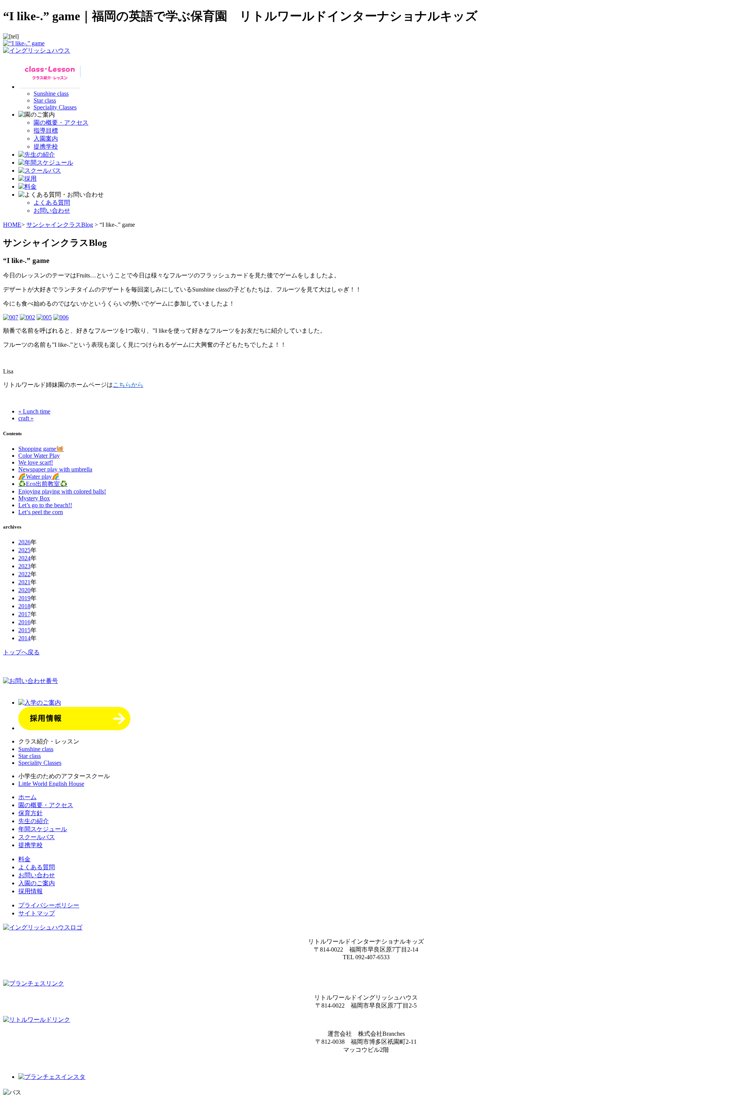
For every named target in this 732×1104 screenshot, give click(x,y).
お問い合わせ (52, 210)
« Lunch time (34, 411)
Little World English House (51, 783)
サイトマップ (36, 913)
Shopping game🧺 (41, 448)
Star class (45, 100)
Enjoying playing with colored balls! (62, 491)
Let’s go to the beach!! (45, 505)
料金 (24, 859)
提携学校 (46, 146)
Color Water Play (39, 455)
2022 (24, 574)
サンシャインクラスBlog (59, 224)
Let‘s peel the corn (40, 512)
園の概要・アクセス (61, 122)
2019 (24, 598)
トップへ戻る (21, 652)
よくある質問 (52, 202)
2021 (24, 582)
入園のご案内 (36, 883)
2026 (24, 542)
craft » (26, 418)
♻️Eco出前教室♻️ (42, 484)
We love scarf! (35, 462)
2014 (24, 638)
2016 (24, 622)
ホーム (27, 797)
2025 (24, 550)
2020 (24, 590)
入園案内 (46, 138)
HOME (12, 224)
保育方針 (30, 813)
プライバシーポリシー (48, 905)
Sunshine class (51, 93)
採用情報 (30, 891)
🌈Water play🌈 (38, 476)
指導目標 (46, 130)
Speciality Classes (55, 107)
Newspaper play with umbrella (55, 469)
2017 (24, 614)
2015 (24, 630)
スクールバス (36, 837)
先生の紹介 (33, 821)
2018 (24, 606)
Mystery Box (34, 498)
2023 (24, 566)
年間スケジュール (42, 829)
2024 (24, 558)
